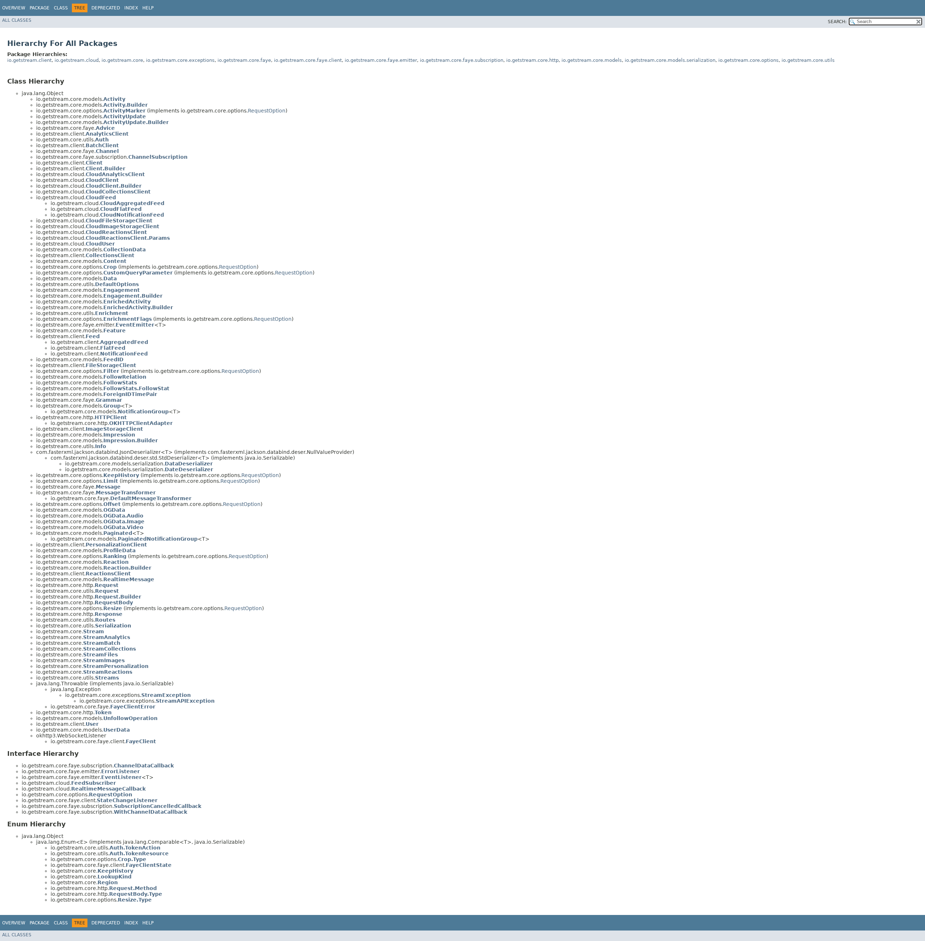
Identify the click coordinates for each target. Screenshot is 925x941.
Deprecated (105, 7)
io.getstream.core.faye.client (308, 60)
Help (148, 7)
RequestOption (266, 111)
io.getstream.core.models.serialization (670, 60)
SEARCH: (837, 21)
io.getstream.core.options (748, 60)
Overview (13, 7)
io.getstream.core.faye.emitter (381, 60)
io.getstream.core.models (592, 60)
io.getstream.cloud (77, 60)
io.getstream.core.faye (244, 60)
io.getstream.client (29, 60)
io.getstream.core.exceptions (180, 60)
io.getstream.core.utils (808, 60)
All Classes (16, 20)
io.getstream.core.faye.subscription (461, 60)
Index (131, 7)
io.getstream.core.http (532, 60)
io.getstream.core (122, 60)
